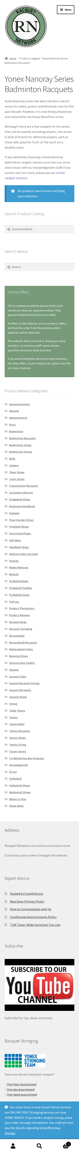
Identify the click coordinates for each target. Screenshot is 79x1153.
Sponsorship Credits (22, 663)
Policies (14, 601)
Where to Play (17, 799)
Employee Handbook (22, 506)
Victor (13, 772)
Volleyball (15, 778)
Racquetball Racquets (23, 642)
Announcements (19, 404)
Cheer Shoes (17, 472)
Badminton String (20, 452)
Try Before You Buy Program (26, 758)
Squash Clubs (17, 676)
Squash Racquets (20, 690)
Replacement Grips (21, 649)
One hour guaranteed (21, 1084)
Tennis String (17, 744)
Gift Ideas (15, 540)
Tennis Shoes (17, 738)
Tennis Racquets (19, 731)
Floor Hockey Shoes (21, 520)
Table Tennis (17, 710)
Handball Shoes (19, 547)
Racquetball (17, 635)
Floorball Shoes (19, 526)
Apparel (14, 411)
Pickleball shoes (19, 595)
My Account (13, 1146)
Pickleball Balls (18, 581)
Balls (12, 458)
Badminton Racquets (22, 438)
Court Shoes (17, 479)
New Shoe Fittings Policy (27, 901)
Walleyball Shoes (20, 792)
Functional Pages (20, 533)
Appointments (18, 417)
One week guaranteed (22, 1094)
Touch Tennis (17, 751)
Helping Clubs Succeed (23, 554)
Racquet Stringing (20, 629)
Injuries (14, 561)
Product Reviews (19, 615)
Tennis (13, 717)
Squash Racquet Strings (24, 683)
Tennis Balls (17, 724)
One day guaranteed (20, 1089)
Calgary (14, 465)
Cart (61, 1143)
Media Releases (18, 567)
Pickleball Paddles (20, 588)
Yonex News (16, 806)
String (13, 704)
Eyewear (14, 513)
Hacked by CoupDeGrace (26, 894)
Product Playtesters (21, 608)
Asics (12, 424)
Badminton (16, 431)
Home (12, 58)
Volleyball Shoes (19, 785)
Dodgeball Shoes (19, 499)
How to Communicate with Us (30, 909)
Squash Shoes (18, 697)
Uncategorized (18, 765)
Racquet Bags (18, 622)
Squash (14, 670)
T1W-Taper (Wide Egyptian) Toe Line (35, 925)
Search (39, 1146)
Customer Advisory (21, 492)
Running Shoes (18, 656)
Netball (13, 574)
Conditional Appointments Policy (33, 917)
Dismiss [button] (10, 1133)
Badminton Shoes (20, 445)
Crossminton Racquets (23, 486)
